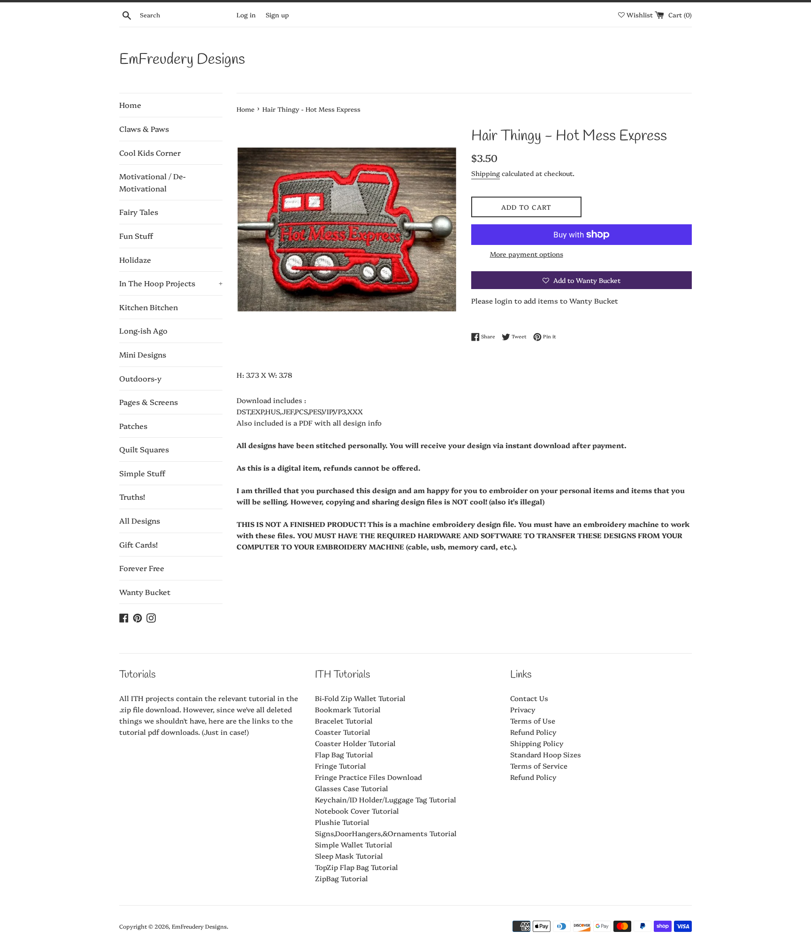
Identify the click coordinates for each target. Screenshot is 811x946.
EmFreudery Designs (182, 60)
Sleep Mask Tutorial (349, 856)
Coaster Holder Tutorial (355, 743)
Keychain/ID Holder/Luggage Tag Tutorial (385, 799)
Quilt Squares (144, 449)
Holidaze (135, 259)
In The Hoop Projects (170, 283)
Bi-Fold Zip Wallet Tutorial (360, 698)
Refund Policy (533, 732)
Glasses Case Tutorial (351, 788)
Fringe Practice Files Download (368, 777)
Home (130, 104)
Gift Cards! (138, 544)
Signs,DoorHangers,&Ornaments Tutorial (386, 833)
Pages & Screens (148, 402)
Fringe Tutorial (340, 766)
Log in (246, 14)
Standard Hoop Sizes (545, 754)
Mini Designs (142, 354)
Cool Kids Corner (150, 152)
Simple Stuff (142, 473)
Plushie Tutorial (342, 822)
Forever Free (141, 568)
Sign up (277, 14)
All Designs (139, 520)
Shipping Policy (537, 743)
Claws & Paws (144, 128)
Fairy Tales (138, 211)
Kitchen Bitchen (148, 307)
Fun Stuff (136, 235)
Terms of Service (538, 766)
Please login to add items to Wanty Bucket (544, 300)
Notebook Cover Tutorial (357, 811)
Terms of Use (532, 720)
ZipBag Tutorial (341, 878)
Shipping (485, 173)
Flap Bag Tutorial (344, 754)
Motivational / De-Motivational (152, 182)
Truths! (132, 496)
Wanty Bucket (144, 592)
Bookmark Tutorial (348, 709)
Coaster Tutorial (342, 732)
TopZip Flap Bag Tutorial (356, 867)
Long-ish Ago (143, 330)
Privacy (523, 709)
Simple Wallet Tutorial (353, 844)
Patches (133, 425)
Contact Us (529, 698)
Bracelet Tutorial (344, 720)
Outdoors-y (140, 378)
